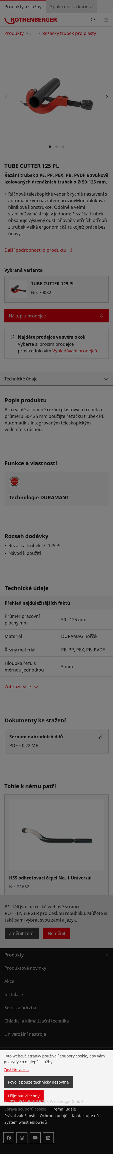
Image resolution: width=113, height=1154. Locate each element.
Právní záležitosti (19, 1115)
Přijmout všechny (23, 1095)
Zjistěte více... (16, 1069)
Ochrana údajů (53, 1115)
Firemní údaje (63, 1109)
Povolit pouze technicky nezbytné (38, 1082)
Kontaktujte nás (86, 1115)
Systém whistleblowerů (25, 1122)
